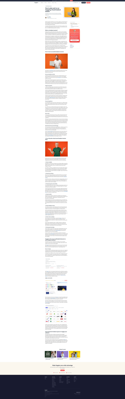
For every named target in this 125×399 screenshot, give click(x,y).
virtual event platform (50, 131)
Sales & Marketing (54, 382)
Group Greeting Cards (54, 385)
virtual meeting (52, 233)
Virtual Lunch (53, 380)
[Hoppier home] (52, 390)
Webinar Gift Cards (54, 383)
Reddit (60, 218)
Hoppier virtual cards (52, 97)
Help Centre (75, 380)
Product (45, 2)
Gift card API (71, 47)
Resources (49, 2)
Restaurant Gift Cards (61, 381)
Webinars (67, 380)
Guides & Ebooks (68, 381)
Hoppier (48, 271)
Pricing (55, 2)
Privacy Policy (76, 394)
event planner (59, 77)
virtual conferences (58, 158)
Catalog (53, 2)
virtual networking (58, 230)
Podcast (67, 383)
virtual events (51, 70)
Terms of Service (79, 394)
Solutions (42, 2)
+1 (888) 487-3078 (76, 2)
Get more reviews (72, 46)
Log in (80, 2)
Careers (74, 381)
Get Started (88, 2)
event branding (47, 302)
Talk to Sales (83, 2)
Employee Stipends (54, 384)
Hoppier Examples (68, 382)
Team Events (53, 381)
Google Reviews (78, 393)
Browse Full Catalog (61, 382)
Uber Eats (60, 380)
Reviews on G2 (75, 393)
